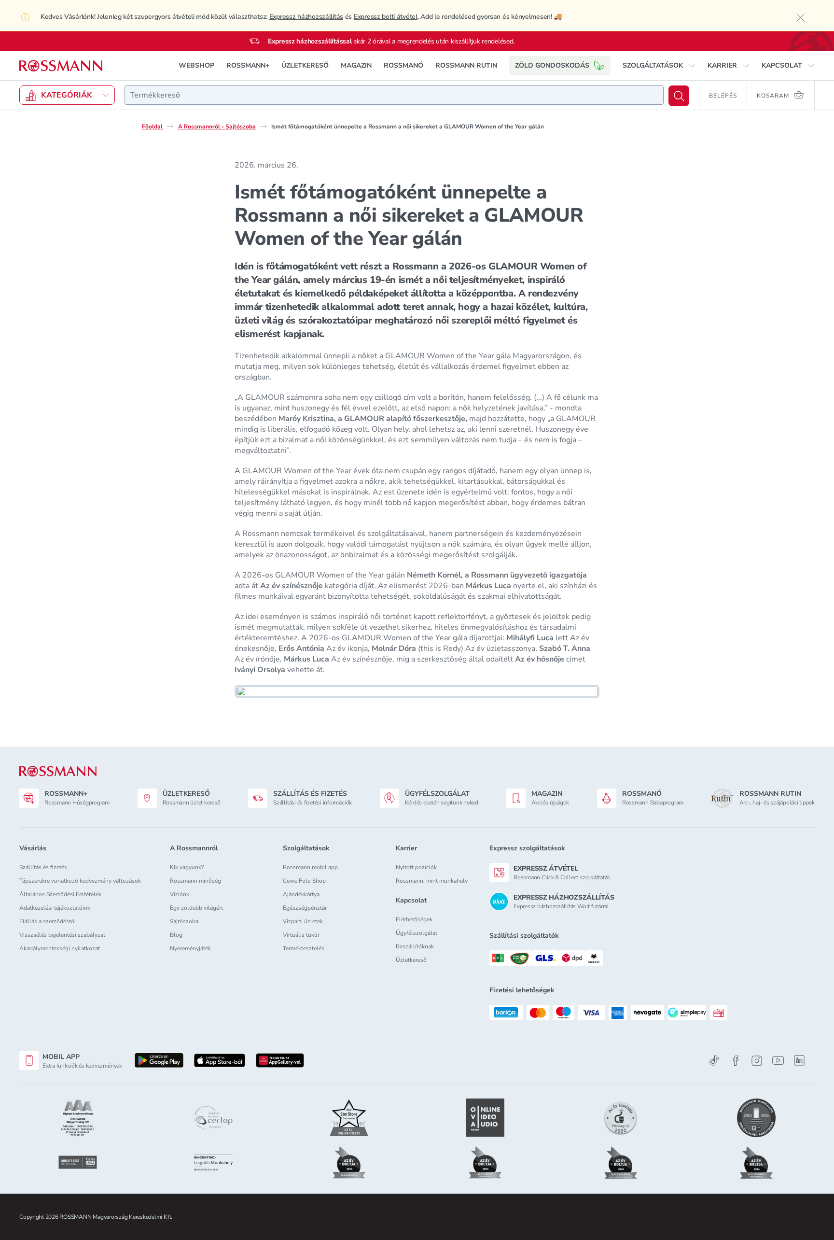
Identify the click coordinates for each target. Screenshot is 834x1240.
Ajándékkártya (301, 894)
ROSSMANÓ (403, 65)
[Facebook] (735, 1061)
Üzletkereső (411, 960)
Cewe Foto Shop (304, 881)
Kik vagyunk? (187, 867)
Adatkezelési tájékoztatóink (54, 908)
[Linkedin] (799, 1060)
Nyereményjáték (190, 948)
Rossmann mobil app (310, 867)
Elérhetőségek (414, 919)
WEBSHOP (196, 65)
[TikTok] (714, 1061)
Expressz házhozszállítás (306, 16)
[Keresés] (678, 95)
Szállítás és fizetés (43, 867)
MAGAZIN (356, 65)
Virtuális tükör (301, 935)
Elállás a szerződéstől (47, 921)
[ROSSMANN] (58, 771)
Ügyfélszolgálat (416, 933)
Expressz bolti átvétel (385, 16)
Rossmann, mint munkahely (432, 881)
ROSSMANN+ (247, 65)
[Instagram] (757, 1061)
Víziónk (179, 894)
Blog (176, 935)
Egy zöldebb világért (196, 908)
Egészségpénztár (305, 908)
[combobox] (394, 95)
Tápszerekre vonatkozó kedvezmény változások (80, 881)
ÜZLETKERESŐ (305, 65)
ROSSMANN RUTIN (466, 65)
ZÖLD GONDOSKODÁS (552, 65)
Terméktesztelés (303, 948)
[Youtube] (778, 1061)
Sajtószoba (184, 921)
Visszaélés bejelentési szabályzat (62, 935)
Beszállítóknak (415, 946)
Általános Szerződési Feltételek (60, 894)
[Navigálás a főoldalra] (60, 66)
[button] (659, 65)
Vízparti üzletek (303, 921)
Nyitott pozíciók (416, 867)
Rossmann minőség (195, 881)
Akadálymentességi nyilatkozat (59, 948)
